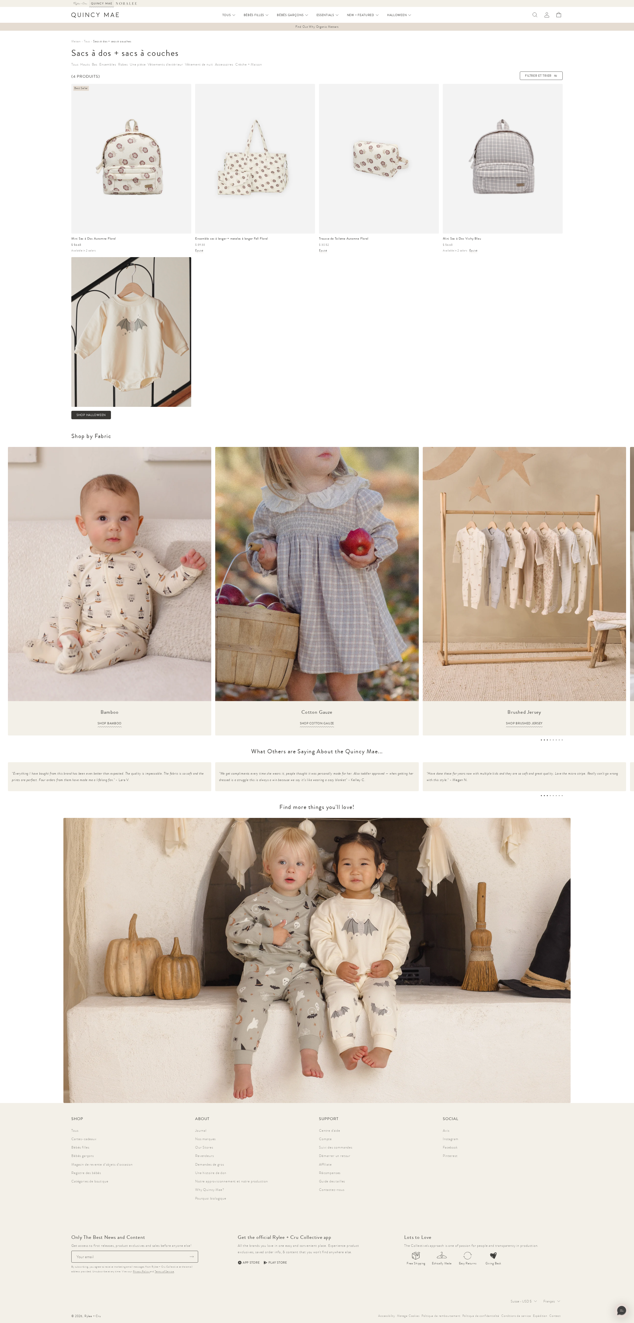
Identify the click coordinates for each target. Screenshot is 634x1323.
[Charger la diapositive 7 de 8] (559, 739)
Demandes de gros (209, 1164)
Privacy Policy (141, 1271)
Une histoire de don (210, 1173)
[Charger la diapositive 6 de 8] (556, 739)
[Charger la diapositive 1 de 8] (541, 739)
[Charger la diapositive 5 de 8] (553, 739)
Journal (201, 1130)
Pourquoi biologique (210, 1198)
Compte (325, 1139)
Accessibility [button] (386, 1315)
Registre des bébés (86, 1173)
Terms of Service (164, 1271)
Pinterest (450, 1155)
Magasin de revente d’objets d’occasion (102, 1164)
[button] (229, 15)
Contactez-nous (331, 1189)
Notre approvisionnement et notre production (231, 1181)
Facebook (450, 1147)
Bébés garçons (82, 1155)
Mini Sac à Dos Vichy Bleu (462, 238)
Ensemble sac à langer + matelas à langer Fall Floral (231, 238)
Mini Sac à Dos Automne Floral (93, 238)
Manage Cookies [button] (408, 1315)
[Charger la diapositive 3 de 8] (547, 739)
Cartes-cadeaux (84, 1139)
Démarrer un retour (334, 1155)
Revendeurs (204, 1155)
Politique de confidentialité (481, 1315)
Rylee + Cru (92, 1316)
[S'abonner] (191, 1257)
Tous (74, 1130)
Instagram (450, 1139)
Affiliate (325, 1164)
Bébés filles (80, 1147)
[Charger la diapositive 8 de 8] (562, 739)
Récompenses (330, 1173)
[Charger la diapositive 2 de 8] (544, 739)
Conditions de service (516, 1315)
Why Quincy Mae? (209, 1189)
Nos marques (205, 1139)
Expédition (540, 1315)
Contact (555, 1315)
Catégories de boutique (89, 1181)
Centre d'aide (329, 1130)
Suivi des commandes (335, 1147)
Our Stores (204, 1147)
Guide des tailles (332, 1181)
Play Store (277, 1262)
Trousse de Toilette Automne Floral (344, 238)
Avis (446, 1130)
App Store (251, 1262)
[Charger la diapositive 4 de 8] (550, 739)
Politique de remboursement (441, 1315)
